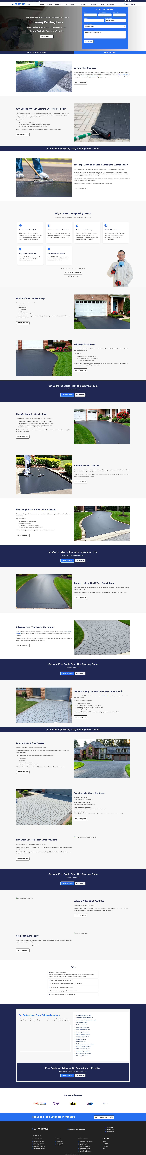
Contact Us (110, 4)
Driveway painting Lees (82, 1056)
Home (42, 4)
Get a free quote (67, 395)
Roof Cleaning (60, 1144)
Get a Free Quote (110, 52)
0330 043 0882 (130, 4)
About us (49, 4)
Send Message (88, 41)
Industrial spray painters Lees (83, 1015)
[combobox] (115, 20)
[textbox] (103, 26)
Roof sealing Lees (80, 1041)
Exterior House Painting (39, 1148)
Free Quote (105, 1143)
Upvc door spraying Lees (82, 1036)
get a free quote (46, 36)
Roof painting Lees (81, 1039)
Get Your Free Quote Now (73, 272)
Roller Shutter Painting (85, 1146)
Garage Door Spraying (38, 1143)
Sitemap (105, 1150)
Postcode (86, 18)
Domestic (58, 4)
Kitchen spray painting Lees (83, 1048)
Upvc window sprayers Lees (83, 1034)
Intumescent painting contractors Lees (86, 1020)
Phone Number (116, 12)
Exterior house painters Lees (83, 1046)
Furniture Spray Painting (39, 1146)
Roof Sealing (60, 1143)
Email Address (102, 12)
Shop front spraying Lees (82, 1027)
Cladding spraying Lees (82, 1025)
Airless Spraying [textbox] (110, 20)
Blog (102, 4)
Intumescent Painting (85, 1148)
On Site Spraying (84, 1143)
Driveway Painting (37, 1144)
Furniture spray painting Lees (83, 1053)
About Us (105, 1145)
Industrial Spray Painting (85, 1151)
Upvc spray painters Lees (82, 1032)
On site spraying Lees (81, 1022)
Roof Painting (60, 1141)
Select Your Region (88, 24)
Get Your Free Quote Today (104, 1117)
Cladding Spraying (84, 1150)
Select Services (108, 18)
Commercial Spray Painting (86, 1141)
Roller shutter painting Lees (83, 1029)
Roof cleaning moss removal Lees (85, 1044)
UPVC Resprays (70, 4)
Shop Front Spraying (84, 1144)
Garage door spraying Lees (83, 1051)
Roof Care (83, 4)
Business (93, 4)
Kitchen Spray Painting (38, 1141)
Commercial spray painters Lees (84, 1017)
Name (85, 12)
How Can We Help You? (89, 30)
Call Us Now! (80, 395)
